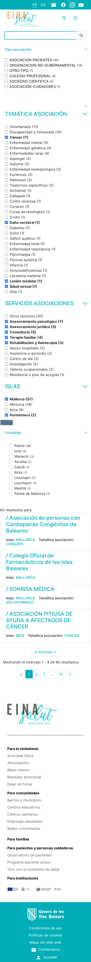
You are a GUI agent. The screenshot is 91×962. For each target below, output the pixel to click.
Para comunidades (23, 793)
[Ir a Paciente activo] (23, 19)
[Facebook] (63, 4)
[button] (45, 49)
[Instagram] (72, 4)
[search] (64, 18)
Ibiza (20, 635)
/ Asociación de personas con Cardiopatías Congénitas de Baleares (43, 524)
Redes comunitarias (23, 828)
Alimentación (18, 763)
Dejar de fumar (19, 784)
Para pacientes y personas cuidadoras (40, 848)
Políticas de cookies (45, 935)
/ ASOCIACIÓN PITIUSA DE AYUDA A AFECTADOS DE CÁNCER (39, 620)
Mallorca (25, 539)
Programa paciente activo (29, 862)
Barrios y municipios (24, 800)
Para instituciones (22, 878)
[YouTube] (81, 5)
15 (62, 675)
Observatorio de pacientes (29, 855)
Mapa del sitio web (45, 942)
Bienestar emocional (24, 777)
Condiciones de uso (45, 928)
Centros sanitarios (22, 814)
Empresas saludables (24, 821)
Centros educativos (23, 807)
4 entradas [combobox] (47, 653)
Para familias (18, 839)
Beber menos (18, 770)
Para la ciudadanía (22, 748)
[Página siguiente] (70, 674)
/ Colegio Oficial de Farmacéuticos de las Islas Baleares (39, 562)
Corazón (14, 544)
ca (43, 4)
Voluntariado (19, 602)
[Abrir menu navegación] (75, 18)
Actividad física (20, 755)
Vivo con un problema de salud (33, 869)
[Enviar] (81, 36)
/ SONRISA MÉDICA (30, 589)
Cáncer (71, 635)
